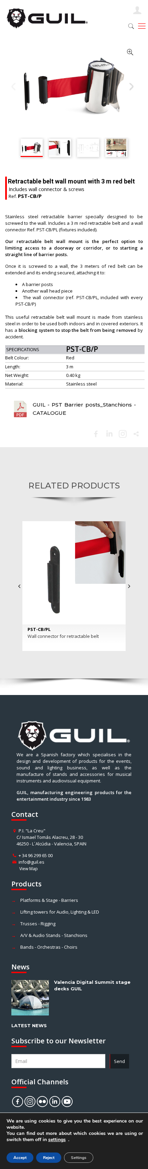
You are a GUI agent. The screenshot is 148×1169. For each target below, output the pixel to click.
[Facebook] (96, 434)
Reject (48, 1157)
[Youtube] (67, 1101)
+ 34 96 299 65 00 (36, 855)
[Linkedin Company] (55, 1101)
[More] (136, 434)
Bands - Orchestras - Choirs (48, 947)
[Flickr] (42, 1101)
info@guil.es (31, 862)
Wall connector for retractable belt (63, 636)
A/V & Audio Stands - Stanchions (53, 935)
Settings (78, 1157)
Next (131, 86)
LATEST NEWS (29, 1025)
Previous (13, 86)
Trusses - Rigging (37, 923)
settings (57, 1140)
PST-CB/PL (39, 629)
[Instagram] (30, 1101)
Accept (20, 1157)
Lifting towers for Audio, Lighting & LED (59, 912)
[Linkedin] (109, 434)
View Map (28, 869)
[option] (74, 586)
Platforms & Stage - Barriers (49, 900)
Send (119, 1061)
